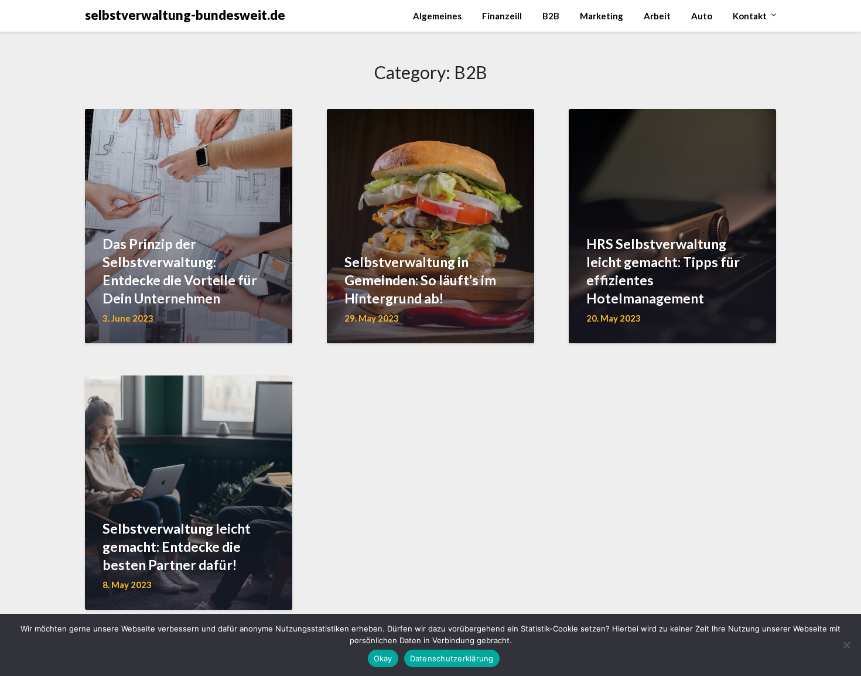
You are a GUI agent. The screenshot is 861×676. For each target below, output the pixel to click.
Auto (701, 16)
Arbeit (657, 16)
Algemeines (437, 16)
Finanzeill (502, 16)
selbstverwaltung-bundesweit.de (185, 15)
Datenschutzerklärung (452, 658)
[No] (846, 645)
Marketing (601, 16)
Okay (383, 658)
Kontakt (750, 16)
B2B (550, 16)
